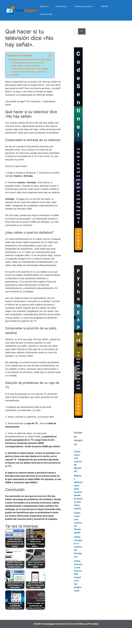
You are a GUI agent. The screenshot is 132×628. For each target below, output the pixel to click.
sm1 (58, 624)
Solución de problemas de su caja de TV (29, 72)
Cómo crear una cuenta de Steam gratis (78, 523)
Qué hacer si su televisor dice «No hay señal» (30, 59)
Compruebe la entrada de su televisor (28, 63)
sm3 (69, 624)
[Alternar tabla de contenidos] (49, 56)
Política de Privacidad (88, 624)
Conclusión (14, 75)
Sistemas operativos (83, 6)
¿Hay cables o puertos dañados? (26, 66)
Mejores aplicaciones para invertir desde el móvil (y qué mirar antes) (78, 492)
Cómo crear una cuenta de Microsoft (78, 461)
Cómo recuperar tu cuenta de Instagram (78, 547)
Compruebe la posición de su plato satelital (30, 69)
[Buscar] (81, 31)
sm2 (63, 624)
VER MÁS (78, 404)
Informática (61, 6)
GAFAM (104, 6)
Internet (43, 6)
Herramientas (46, 14)
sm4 (74, 624)
